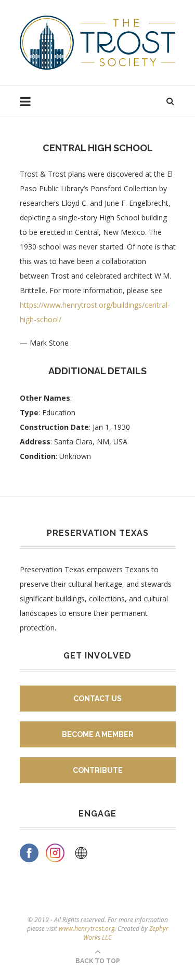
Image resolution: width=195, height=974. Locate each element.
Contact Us (97, 698)
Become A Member (98, 734)
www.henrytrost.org (86, 928)
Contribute (98, 770)
